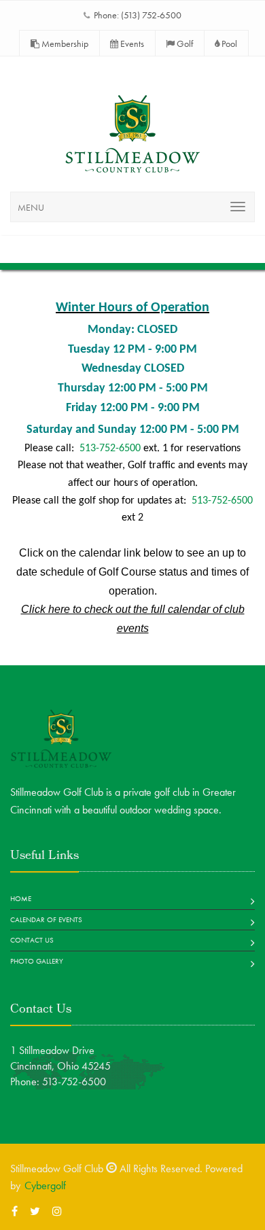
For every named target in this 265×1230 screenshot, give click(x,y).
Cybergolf (45, 1185)
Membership (63, 43)
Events (131, 43)
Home (20, 898)
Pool (228, 43)
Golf (184, 43)
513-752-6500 (110, 448)
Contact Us (32, 940)
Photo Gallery (36, 961)
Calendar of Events (46, 919)
